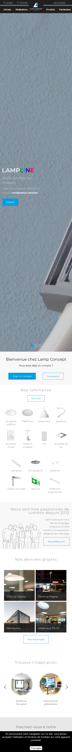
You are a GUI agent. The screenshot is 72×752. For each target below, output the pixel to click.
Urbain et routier (16, 489)
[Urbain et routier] (16, 480)
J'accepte (36, 748)
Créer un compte (22, 376)
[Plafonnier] (28, 412)
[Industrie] (50, 686)
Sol (44, 444)
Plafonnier (27, 421)
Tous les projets (36, 639)
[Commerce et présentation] (21, 686)
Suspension (44, 421)
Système (55, 470)
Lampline (16, 470)
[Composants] (36, 462)
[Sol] (44, 435)
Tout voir (36, 398)
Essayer (10, 202)
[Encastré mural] (11, 435)
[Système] (55, 462)
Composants (35, 470)
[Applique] (61, 412)
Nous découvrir (56, 541)
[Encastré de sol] (61, 435)
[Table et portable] (28, 435)
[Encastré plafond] (11, 412)
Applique (61, 421)
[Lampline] (16, 462)
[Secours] (36, 480)
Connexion (53, 376)
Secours (35, 489)
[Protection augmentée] (55, 480)
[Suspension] (44, 412)
